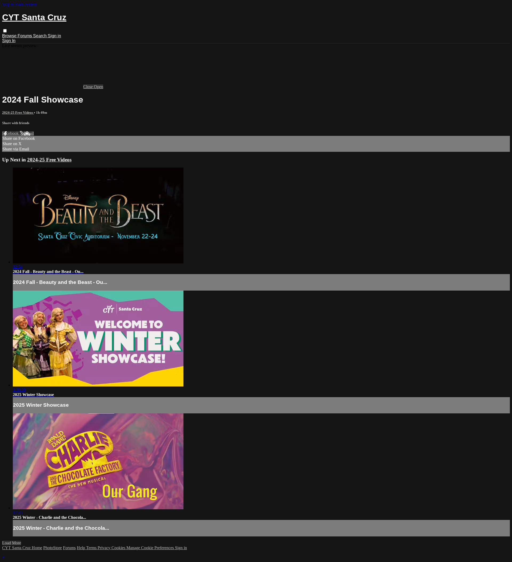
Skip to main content (19, 4)
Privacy (104, 547)
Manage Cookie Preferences (150, 547)
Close (88, 86)
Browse (10, 36)
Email (29, 133)
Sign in (54, 36)
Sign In (8, 40)
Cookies (118, 547)
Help (81, 547)
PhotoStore (52, 547)
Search (40, 36)
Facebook (11, 133)
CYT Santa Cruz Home (22, 547)
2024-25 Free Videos (18, 113)
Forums (25, 36)
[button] (5, 30)
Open (98, 86)
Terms (92, 547)
